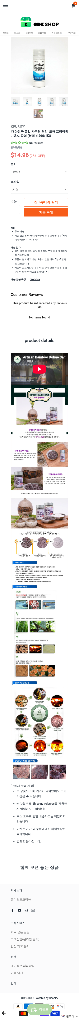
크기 (13, 164)
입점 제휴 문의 (20, 946)
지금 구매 (46, 212)
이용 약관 (17, 973)
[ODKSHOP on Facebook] (13, 910)
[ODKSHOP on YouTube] (20, 910)
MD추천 (29, 33)
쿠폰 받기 (72, 33)
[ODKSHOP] (39, 22)
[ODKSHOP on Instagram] (27, 910)
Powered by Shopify (46, 997)
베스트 (17, 33)
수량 (13, 201)
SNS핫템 (42, 33)
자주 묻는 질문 (20, 932)
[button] (19, 143)
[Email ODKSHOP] (33, 910)
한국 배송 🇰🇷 (57, 33)
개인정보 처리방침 (23, 966)
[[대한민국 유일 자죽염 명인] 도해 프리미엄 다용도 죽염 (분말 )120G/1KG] (39, 65)
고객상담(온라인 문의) (25, 939)
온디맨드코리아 (21, 899)
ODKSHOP (27, 997)
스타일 (15, 181)
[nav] (6, 4)
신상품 (6, 33)
